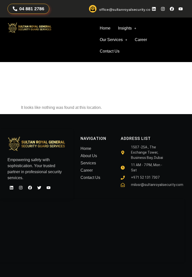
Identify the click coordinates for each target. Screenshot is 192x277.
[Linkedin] (154, 9)
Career (141, 40)
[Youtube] (180, 9)
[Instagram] (163, 9)
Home (105, 28)
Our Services (111, 40)
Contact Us (110, 51)
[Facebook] (172, 9)
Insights (125, 28)
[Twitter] (39, 188)
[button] (127, 28)
